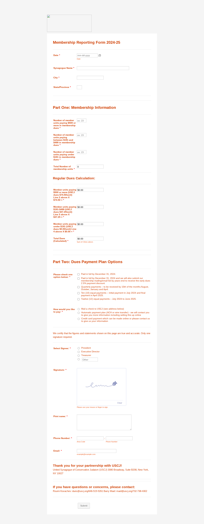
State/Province (62, 87)
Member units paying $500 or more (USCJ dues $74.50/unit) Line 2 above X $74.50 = (64, 194)
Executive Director (90, 351)
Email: (57, 450)
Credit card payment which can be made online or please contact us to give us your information (115, 319)
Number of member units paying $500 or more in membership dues (64, 124)
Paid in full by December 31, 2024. (98, 274)
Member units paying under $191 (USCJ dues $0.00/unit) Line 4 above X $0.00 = (64, 228)
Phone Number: (62, 438)
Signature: (59, 370)
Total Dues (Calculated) (60, 239)
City (56, 77)
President (86, 348)
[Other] (81, 359)
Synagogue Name (63, 68)
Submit (83, 505)
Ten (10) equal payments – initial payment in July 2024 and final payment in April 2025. (113, 294)
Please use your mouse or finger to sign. (92, 407)
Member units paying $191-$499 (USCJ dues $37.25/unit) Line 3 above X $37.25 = (64, 212)
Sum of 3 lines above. (85, 242)
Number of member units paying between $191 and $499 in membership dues (64, 140)
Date (78, 59)
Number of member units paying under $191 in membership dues (64, 156)
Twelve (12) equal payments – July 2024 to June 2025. (108, 299)
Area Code (81, 442)
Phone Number (111, 442)
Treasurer (86, 355)
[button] (99, 55)
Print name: (60, 416)
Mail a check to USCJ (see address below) (102, 308)
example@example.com (86, 454)
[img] (101, 384)
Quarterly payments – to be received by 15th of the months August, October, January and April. (115, 288)
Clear (119, 403)
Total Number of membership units (64, 167)
